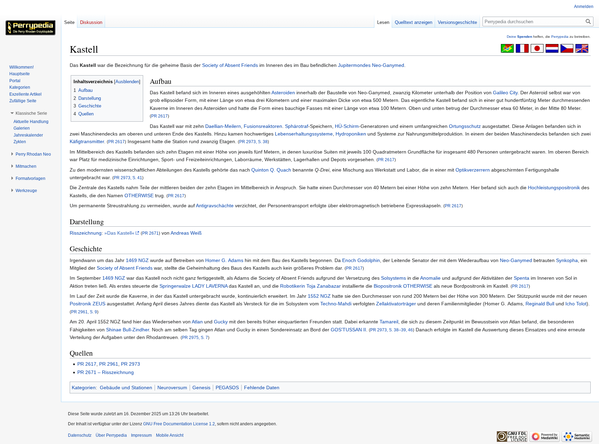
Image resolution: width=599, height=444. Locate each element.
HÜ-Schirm (347, 126)
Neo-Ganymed (388, 65)
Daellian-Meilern (223, 126)
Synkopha (567, 260)
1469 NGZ (137, 260)
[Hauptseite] (30, 27)
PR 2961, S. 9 (84, 312)
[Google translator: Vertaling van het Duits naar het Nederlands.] (552, 48)
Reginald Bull (540, 303)
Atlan (197, 321)
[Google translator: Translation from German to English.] (581, 48)
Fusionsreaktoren (263, 126)
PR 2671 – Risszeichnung (105, 372)
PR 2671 (150, 233)
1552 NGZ (319, 296)
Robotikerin (292, 286)
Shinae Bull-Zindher (127, 329)
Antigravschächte (215, 205)
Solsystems (393, 278)
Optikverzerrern (472, 170)
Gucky (221, 321)
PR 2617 (159, 116)
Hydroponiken (351, 134)
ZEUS (99, 303)
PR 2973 (130, 364)
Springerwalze (175, 286)
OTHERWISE (139, 195)
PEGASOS (227, 387)
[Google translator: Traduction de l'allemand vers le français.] (522, 48)
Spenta (521, 278)
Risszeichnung (86, 233)
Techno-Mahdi (335, 303)
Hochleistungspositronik (554, 187)
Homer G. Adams (224, 260)
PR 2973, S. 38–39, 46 (391, 330)
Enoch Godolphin (361, 260)
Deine (519, 36)
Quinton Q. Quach (271, 170)
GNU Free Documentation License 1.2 (179, 423)
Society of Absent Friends (230, 65)
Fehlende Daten (261, 387)
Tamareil (389, 321)
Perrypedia (559, 36)
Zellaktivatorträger (396, 303)
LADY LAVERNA (209, 286)
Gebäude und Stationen (126, 387)
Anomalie (430, 278)
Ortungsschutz (465, 126)
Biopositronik (388, 286)
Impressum (141, 435)
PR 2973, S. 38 (253, 141)
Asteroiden (283, 92)
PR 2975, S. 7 (195, 337)
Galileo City (505, 92)
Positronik (80, 303)
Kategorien (84, 387)
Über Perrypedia (111, 435)
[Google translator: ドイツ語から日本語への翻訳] (537, 48)
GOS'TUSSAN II (348, 329)
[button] (31, 113)
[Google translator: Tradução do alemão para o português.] (507, 48)
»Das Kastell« (119, 233)
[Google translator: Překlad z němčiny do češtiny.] (567, 48)
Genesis (201, 387)
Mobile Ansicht (169, 435)
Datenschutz (80, 435)
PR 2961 (108, 364)
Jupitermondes (354, 65)
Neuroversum (172, 387)
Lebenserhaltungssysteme (304, 134)
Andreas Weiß (186, 233)
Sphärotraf (296, 126)
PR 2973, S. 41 (128, 177)
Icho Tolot (576, 303)
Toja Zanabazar (323, 286)
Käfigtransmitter (87, 141)
